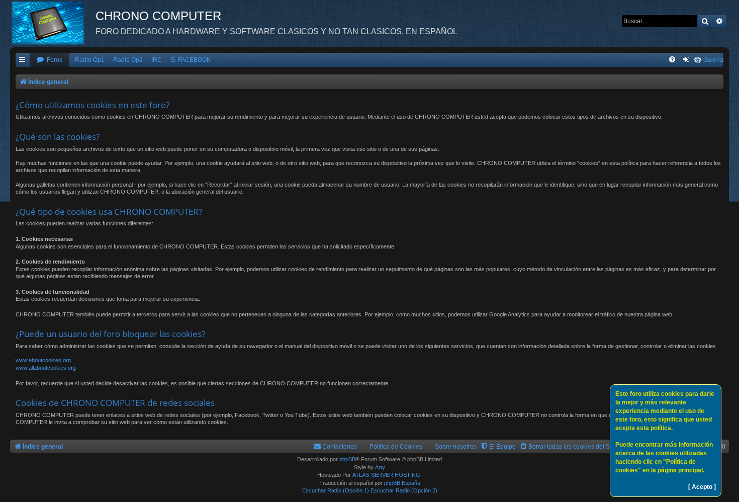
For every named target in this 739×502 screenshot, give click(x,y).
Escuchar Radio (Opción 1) (335, 490)
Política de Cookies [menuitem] (395, 446)
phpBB (347, 459)
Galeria (713, 59)
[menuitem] (49, 60)
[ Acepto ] (702, 486)
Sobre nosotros (456, 446)
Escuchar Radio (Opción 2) (404, 490)
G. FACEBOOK (190, 59)
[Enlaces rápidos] (23, 60)
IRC (156, 59)
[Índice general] (53, 22)
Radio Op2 (128, 59)
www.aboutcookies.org (43, 360)
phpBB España (402, 483)
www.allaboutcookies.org (46, 368)
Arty (380, 467)
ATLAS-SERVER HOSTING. (387, 475)
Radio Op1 (90, 59)
